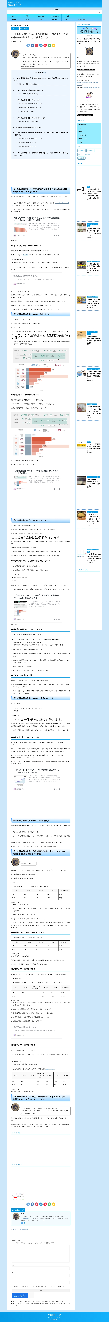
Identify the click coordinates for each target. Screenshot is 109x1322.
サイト (14, 1279)
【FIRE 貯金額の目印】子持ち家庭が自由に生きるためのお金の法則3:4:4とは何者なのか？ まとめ (41, 154)
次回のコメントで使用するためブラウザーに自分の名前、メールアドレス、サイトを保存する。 (39, 1286)
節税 (27, 19)
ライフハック (68, 19)
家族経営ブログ (14, 5)
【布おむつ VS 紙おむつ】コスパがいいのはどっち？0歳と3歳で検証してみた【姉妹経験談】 (94, 411)
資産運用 (14, 19)
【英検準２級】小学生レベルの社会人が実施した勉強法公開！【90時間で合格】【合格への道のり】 (94, 193)
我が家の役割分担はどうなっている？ (29, 107)
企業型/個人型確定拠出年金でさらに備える (29, 128)
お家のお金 (41, 16)
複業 (41, 19)
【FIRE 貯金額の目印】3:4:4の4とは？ (27, 100)
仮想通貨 (90, 150)
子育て (27, 16)
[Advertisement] (40, 173)
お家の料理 (54, 19)
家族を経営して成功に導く (54, 1317)
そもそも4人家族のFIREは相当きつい (28, 84)
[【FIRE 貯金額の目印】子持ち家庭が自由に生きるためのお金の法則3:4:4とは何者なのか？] (41, 45)
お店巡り (81, 150)
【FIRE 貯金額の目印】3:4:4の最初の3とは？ (29, 90)
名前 (14, 1265)
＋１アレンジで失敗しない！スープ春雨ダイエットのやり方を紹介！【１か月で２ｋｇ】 (41, 1301)
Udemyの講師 (25, 1218)
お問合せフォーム (82, 19)
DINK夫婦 (25, 255)
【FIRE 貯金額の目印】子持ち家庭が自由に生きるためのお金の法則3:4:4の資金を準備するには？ (41, 134)
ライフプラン (16, 1229)
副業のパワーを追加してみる (26, 142)
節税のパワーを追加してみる (26, 146)
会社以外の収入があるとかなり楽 (27, 121)
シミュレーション (50, 1069)
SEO (82, 16)
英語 (68, 16)
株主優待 (88, 154)
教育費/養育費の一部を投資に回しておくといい (31, 103)
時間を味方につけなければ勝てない (28, 94)
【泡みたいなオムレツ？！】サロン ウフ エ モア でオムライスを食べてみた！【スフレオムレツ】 (94, 519)
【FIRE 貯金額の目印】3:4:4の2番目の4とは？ (30, 118)
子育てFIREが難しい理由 (25, 112)
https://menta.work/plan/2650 (91, 87)
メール (14, 1272)
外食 (80, 154)
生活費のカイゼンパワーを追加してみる (29, 138)
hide (44, 72)
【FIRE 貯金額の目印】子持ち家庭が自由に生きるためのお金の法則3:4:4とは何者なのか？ (41, 79)
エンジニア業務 (55, 16)
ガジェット (14, 16)
